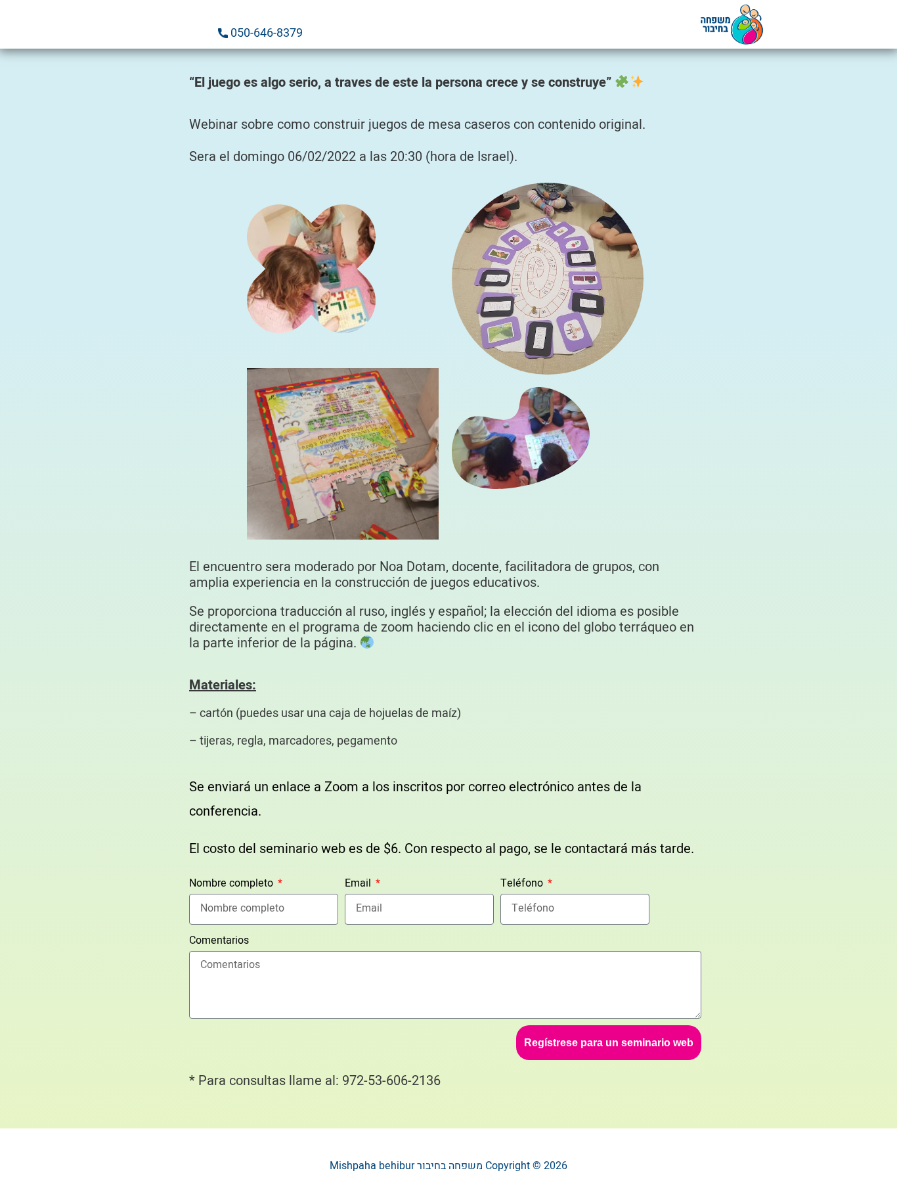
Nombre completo (232, 883)
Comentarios (219, 940)
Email (359, 883)
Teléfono (523, 883)
